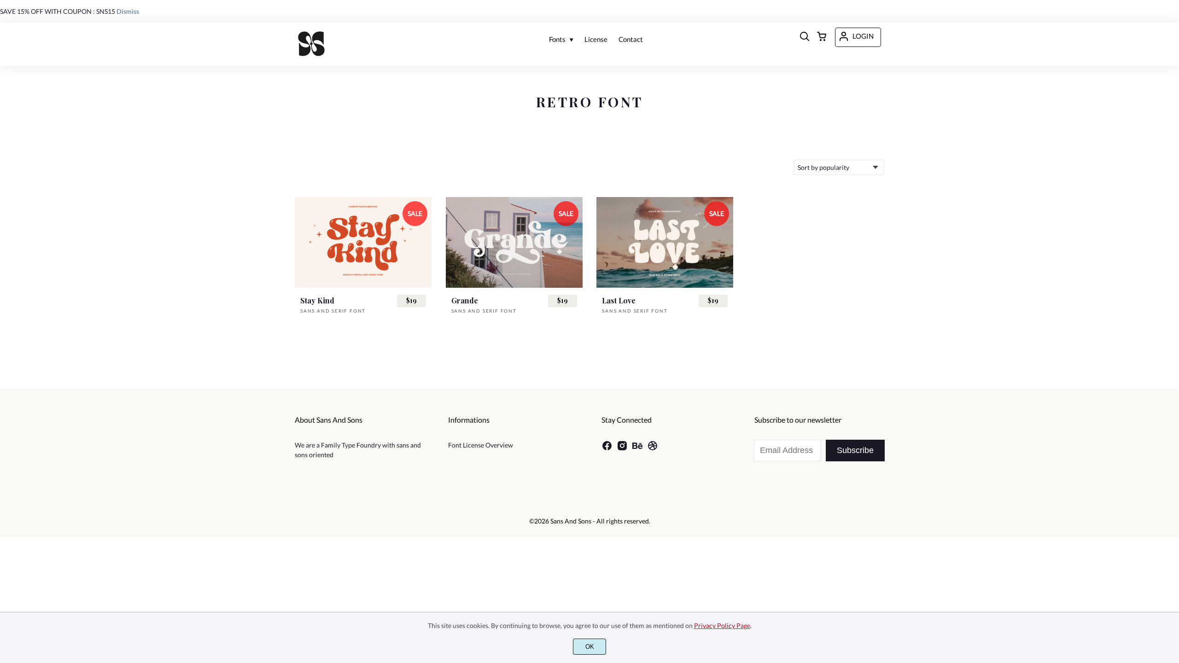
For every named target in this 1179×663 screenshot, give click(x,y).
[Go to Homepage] (311, 45)
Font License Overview (480, 445)
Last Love (619, 300)
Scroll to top (1170, 501)
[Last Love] (664, 242)
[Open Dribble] (652, 449)
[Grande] (514, 242)
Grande (464, 300)
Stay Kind (317, 300)
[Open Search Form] (804, 37)
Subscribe (855, 450)
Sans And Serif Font (333, 311)
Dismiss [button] (128, 11)
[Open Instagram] (622, 449)
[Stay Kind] (363, 242)
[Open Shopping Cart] (821, 37)
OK (589, 646)
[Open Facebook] (607, 449)
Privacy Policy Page (722, 625)
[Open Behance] (637, 449)
